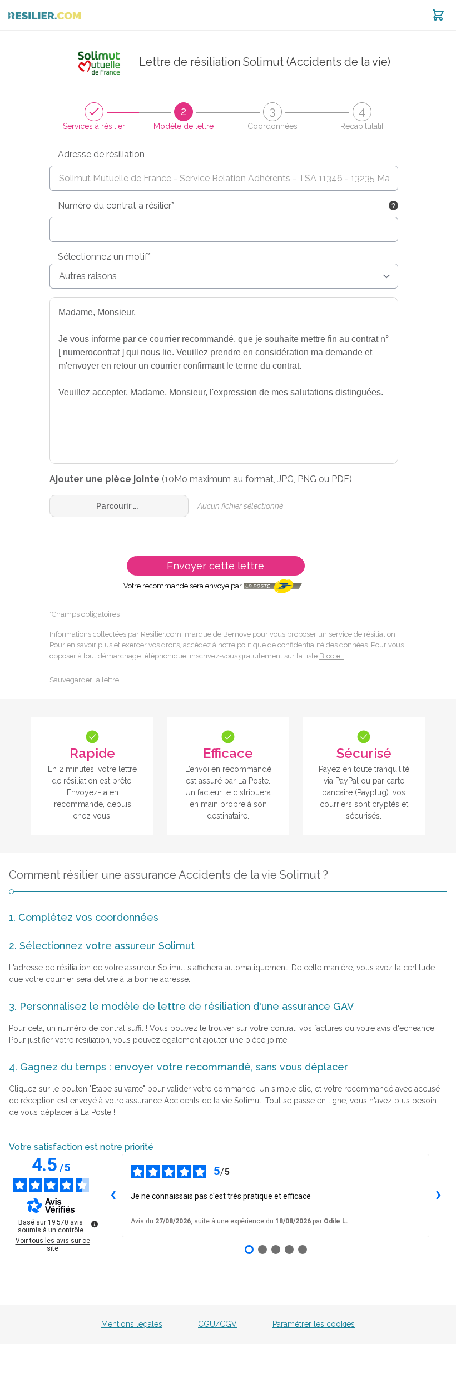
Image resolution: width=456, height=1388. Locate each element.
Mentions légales (131, 1324)
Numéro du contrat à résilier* (116, 205)
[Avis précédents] (113, 1195)
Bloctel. (331, 656)
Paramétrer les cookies (313, 1324)
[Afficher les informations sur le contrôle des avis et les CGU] (94, 1224)
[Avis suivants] (438, 1195)
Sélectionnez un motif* (104, 256)
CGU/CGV (217, 1324)
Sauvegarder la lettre (84, 680)
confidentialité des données (322, 645)
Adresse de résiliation (101, 154)
